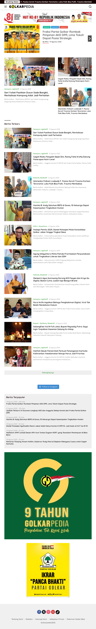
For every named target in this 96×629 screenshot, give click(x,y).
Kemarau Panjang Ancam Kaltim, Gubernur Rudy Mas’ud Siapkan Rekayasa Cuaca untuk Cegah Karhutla (46, 442)
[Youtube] (53, 612)
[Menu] (6, 6)
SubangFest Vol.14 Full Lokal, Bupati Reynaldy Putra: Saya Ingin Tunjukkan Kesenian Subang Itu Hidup (60, 327)
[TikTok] (58, 612)
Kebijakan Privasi (57, 619)
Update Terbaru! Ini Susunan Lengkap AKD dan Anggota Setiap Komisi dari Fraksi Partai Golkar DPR (46, 411)
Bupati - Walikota (40, 323)
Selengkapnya (48, 372)
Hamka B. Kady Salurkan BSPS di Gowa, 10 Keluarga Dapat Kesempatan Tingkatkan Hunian (61, 206)
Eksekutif (43, 178)
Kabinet (36, 178)
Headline (55, 27)
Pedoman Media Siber (76, 619)
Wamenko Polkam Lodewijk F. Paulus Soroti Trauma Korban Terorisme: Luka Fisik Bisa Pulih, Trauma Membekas (74, 111)
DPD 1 (35, 226)
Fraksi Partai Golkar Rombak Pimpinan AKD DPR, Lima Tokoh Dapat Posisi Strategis (63, 35)
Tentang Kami (17, 619)
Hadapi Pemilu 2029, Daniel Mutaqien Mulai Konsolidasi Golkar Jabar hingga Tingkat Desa (59, 230)
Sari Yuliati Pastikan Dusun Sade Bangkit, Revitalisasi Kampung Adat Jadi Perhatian (26, 94)
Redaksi (29, 619)
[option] (48, 38)
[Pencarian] (90, 7)
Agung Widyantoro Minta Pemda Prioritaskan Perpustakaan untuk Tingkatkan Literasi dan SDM (61, 255)
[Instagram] (48, 612)
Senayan (47, 27)
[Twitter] (44, 612)
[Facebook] (39, 612)
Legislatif (63, 27)
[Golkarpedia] (21, 6)
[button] (6, 38)
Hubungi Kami (41, 619)
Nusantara (43, 226)
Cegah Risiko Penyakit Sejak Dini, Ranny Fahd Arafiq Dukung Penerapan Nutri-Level (74, 81)
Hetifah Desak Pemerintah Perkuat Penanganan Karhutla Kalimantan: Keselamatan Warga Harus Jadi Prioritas (60, 352)
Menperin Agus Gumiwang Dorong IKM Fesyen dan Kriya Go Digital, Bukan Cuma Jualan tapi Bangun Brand (61, 279)
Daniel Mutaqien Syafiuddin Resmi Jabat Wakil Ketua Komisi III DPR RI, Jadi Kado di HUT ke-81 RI (47, 426)
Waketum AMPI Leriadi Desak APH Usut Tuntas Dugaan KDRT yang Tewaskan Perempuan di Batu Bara (47, 433)
